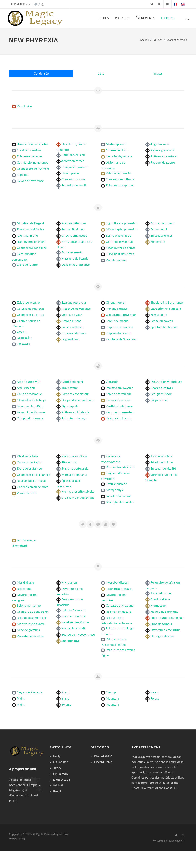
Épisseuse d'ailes (161, 235)
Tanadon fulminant (118, 496)
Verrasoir (112, 381)
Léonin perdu (70, 173)
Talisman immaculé (118, 611)
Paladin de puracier (119, 173)
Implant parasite (116, 308)
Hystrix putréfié (116, 483)
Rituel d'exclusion (73, 154)
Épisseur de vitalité (163, 468)
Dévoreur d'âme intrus (165, 630)
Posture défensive (73, 223)
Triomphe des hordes (120, 502)
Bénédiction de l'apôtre (32, 144)
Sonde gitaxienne (72, 229)
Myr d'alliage (25, 582)
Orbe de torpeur (161, 623)
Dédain (21, 331)
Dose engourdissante (75, 264)
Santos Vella (60, 773)
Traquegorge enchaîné (31, 241)
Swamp (66, 704)
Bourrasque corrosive (31, 480)
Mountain (112, 698)
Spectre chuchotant (163, 327)
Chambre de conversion (33, 611)
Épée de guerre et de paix (167, 617)
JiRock (57, 768)
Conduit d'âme (160, 599)
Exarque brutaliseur (30, 468)
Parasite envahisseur (75, 394)
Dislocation (24, 337)
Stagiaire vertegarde (74, 468)
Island (65, 692)
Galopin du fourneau (31, 418)
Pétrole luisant (71, 320)
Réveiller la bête (27, 456)
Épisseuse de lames (29, 156)
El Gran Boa (60, 762)
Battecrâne (24, 588)
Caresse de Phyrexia (30, 308)
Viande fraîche (26, 493)
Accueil (144, 40)
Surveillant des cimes (120, 254)
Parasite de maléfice (30, 636)
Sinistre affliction (72, 327)
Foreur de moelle (117, 320)
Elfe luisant (68, 462)
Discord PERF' (103, 756)
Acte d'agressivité (28, 381)
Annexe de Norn (116, 150)
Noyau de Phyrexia (29, 692)
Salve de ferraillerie (118, 394)
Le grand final (70, 339)
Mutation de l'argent (30, 223)
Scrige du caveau (161, 320)
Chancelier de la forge (31, 400)
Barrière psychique (118, 235)
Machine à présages (119, 588)
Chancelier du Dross (30, 314)
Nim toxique (158, 314)
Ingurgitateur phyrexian (121, 223)
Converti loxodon (73, 179)
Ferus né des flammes (31, 412)
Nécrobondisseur (117, 582)
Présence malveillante (76, 308)
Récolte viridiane (161, 462)
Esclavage (23, 343)
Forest (154, 692)
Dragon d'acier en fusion (77, 400)
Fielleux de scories (118, 400)
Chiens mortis (115, 302)
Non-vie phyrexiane (119, 156)
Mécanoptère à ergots (120, 247)
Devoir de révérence (30, 180)
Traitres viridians (161, 456)
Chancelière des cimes (32, 247)
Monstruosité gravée (31, 623)
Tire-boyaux (69, 387)
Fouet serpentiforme (75, 622)
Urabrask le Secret (118, 418)
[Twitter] (152, 4)
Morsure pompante (74, 474)
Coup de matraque (29, 394)
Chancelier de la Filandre (33, 474)
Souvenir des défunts (120, 179)
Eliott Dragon (61, 779)
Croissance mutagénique (77, 497)
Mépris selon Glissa (74, 456)
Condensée (41, 73)
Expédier (23, 174)
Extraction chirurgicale (165, 308)
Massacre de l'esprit (74, 258)
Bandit (57, 791)
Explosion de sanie (73, 333)
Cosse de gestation (29, 462)
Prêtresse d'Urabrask (75, 412)
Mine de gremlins (28, 630)
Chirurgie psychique (119, 241)
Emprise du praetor (118, 333)
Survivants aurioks (29, 150)
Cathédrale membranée (32, 162)
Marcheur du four (73, 616)
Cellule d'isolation (73, 610)
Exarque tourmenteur (120, 412)
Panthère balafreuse (119, 406)
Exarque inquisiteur (74, 167)
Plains (21, 698)
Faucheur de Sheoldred (121, 339)
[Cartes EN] (183, 4)
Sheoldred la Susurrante (166, 302)
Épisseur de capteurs (120, 185)
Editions (157, 40)
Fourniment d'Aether (30, 229)
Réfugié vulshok (161, 394)
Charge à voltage (161, 387)
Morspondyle (115, 490)
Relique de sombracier (31, 617)
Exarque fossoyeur (73, 302)
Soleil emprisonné (29, 605)
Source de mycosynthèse (78, 634)
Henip (56, 756)
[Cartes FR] (175, 4)
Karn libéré (24, 106)
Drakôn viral (158, 229)
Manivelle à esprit (73, 628)
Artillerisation (26, 387)
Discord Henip (103, 762)
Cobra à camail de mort (32, 487)
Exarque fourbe (27, 264)
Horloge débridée (162, 636)
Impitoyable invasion (119, 387)
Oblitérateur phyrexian (121, 314)
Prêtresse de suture (163, 156)
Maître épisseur (116, 144)
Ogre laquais (69, 406)
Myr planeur (69, 582)
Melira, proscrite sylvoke (77, 491)
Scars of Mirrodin (177, 40)
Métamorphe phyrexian (121, 229)
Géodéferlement (72, 381)
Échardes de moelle (74, 185)
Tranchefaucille (160, 593)
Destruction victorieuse (166, 381)
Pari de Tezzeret (116, 260)
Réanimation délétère (120, 467)
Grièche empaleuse (74, 235)
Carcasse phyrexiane (119, 605)
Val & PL (58, 785)
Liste (101, 73)
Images (158, 73)
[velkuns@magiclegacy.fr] (167, 4)
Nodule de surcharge (164, 611)
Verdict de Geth (71, 314)
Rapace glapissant (162, 150)
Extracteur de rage (73, 418)
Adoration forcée (72, 161)
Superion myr (70, 640)
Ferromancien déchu (30, 406)
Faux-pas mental (72, 252)
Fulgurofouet (159, 400)
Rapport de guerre (162, 162)
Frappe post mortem (119, 327)
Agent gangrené (27, 235)
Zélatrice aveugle (28, 302)
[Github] (159, 4)
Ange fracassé (159, 144)
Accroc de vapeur (162, 223)
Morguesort (158, 605)
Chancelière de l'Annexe (33, 168)
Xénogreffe (157, 241)
